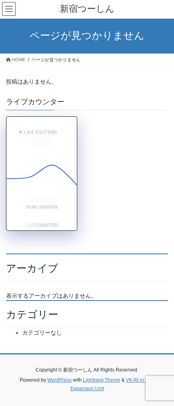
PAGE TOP (161, 386)
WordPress (59, 380)
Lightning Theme (101, 380)
